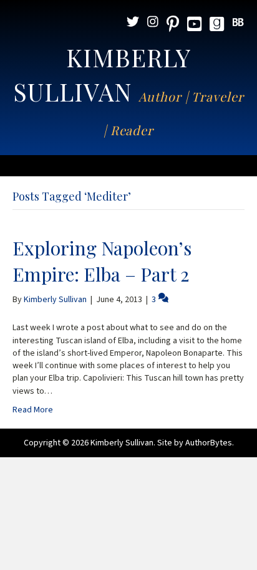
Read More (32, 410)
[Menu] (128, 165)
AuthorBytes (208, 443)
